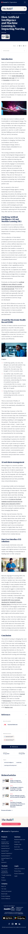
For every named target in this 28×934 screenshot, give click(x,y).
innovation (6, 80)
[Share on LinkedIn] (20, 46)
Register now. (9, 707)
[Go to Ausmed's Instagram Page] (12, 924)
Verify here (20, 913)
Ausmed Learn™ (9, 736)
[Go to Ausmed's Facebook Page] (9, 924)
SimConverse (7, 701)
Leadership (18, 762)
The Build (3, 13)
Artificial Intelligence (8, 762)
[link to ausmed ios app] (8, 918)
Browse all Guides (6, 810)
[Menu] (24, 8)
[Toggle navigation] (25, 2)
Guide (8, 13)
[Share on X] (22, 46)
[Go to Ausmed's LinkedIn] (19, 924)
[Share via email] (26, 46)
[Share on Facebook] (24, 46)
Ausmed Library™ (10, 740)
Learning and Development (10, 765)
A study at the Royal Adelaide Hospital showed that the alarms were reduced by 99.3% (11, 501)
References (15, 747)
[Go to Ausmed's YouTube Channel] (16, 923)
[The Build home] (7, 9)
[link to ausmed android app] (20, 918)
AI (13, 80)
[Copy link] (18, 46)
